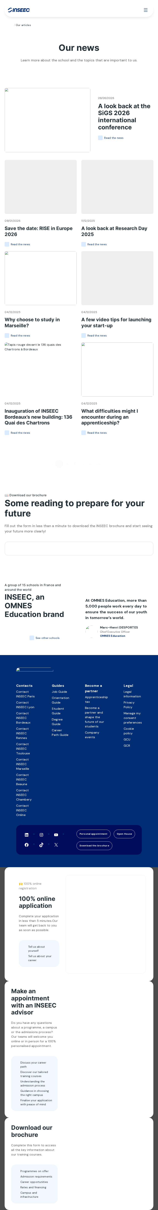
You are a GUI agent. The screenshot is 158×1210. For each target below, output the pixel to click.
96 (90, 464)
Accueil (10, 25)
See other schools (48, 638)
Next (106, 464)
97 (98, 464)
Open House (124, 833)
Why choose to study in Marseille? (32, 322)
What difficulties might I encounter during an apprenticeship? (109, 417)
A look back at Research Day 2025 (114, 231)
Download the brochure (94, 845)
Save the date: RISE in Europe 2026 (39, 231)
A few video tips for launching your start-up (116, 322)
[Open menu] (145, 10)
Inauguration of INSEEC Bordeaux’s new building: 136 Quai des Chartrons (38, 417)
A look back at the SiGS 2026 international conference (124, 117)
